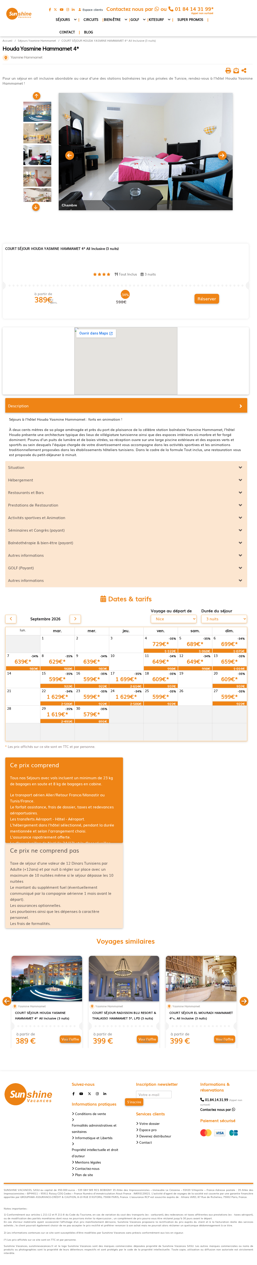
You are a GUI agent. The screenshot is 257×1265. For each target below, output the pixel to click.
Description (18, 405)
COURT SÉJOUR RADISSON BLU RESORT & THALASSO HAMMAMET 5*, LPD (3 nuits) (124, 1015)
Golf (135, 19)
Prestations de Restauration (33, 505)
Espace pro (148, 1129)
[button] (7, 1000)
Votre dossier (149, 1123)
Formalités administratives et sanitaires (94, 1128)
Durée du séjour (216, 611)
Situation (16, 467)
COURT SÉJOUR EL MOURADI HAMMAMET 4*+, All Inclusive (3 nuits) (201, 1015)
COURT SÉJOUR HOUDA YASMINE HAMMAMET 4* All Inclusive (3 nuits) (108, 40)
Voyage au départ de (171, 611)
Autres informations (26, 555)
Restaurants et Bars (26, 492)
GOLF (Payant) (21, 567)
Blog (88, 32)
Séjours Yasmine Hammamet (37, 40)
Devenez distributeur (155, 1136)
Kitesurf (156, 19)
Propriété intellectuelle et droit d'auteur (95, 1152)
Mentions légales (88, 1162)
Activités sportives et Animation (36, 517)
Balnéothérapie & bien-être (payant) (40, 542)
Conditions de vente (90, 1113)
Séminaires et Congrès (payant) (36, 530)
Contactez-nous (87, 1168)
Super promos (190, 19)
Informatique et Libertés (93, 1137)
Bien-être (112, 19)
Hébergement (20, 479)
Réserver (207, 298)
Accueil (7, 40)
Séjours (63, 19)
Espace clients (92, 9)
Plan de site (84, 1174)
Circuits (91, 19)
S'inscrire (134, 1101)
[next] (75, 619)
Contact (67, 32)
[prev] (10, 619)
